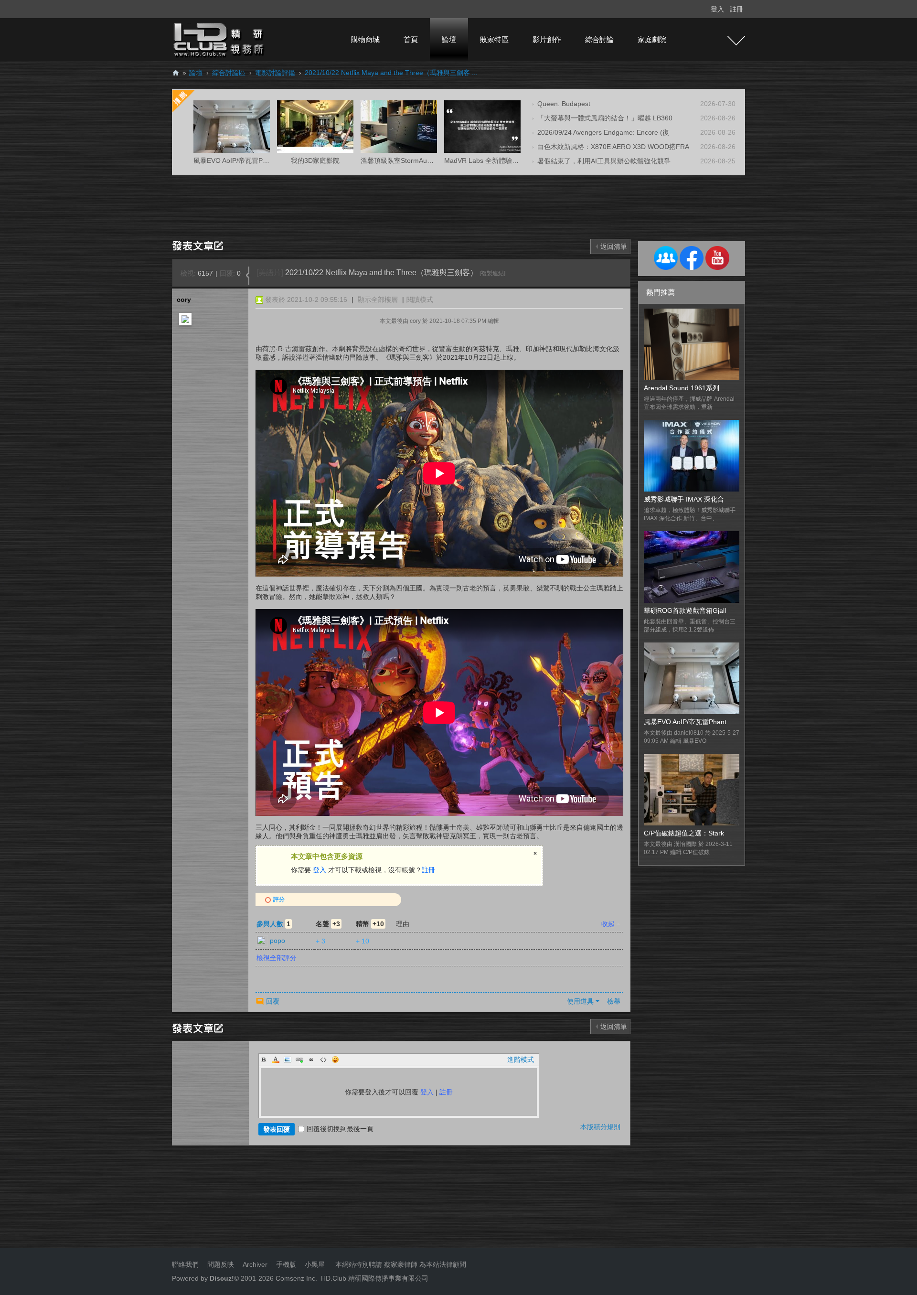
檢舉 (613, 1001)
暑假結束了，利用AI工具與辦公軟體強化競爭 (604, 161)
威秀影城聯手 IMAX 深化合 (684, 499)
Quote (311, 1059)
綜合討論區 (228, 72)
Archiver (255, 1264)
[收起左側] (247, 276)
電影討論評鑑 (275, 72)
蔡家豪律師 (400, 1264)
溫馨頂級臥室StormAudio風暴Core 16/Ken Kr (428, 160)
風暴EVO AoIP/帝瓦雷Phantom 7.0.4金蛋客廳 (261, 160)
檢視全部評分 (276, 958)
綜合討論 (599, 39)
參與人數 (273, 924)
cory (184, 299)
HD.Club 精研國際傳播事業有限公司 (374, 1278)
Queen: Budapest (563, 103)
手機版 (286, 1264)
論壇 (449, 39)
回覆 (272, 1001)
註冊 (736, 9)
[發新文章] (199, 245)
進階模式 (520, 1059)
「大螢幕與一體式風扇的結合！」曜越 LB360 (604, 118)
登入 (717, 9)
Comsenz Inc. (295, 1278)
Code (323, 1059)
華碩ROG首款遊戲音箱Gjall (685, 610)
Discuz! (222, 1278)
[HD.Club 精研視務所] (219, 39)
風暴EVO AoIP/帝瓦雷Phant (685, 722)
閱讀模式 (419, 299)
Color (275, 1059)
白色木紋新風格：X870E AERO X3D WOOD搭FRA (613, 146)
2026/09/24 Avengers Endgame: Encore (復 (603, 132)
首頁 (411, 39)
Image (287, 1059)
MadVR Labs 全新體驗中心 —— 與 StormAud (512, 160)
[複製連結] (492, 273)
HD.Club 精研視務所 (176, 73)
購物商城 (365, 39)
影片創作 (547, 39)
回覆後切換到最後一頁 (340, 1129)
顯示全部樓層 (378, 299)
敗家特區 (494, 39)
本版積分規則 (600, 1127)
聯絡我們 (185, 1264)
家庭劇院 (652, 39)
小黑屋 (315, 1264)
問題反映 (219, 1264)
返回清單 (613, 246)
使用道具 (580, 1001)
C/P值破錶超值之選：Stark (684, 833)
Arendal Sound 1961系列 (681, 388)
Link (299, 1059)
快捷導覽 (736, 40)
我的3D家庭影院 (315, 160)
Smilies (335, 1059)
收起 (608, 924)
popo (277, 940)
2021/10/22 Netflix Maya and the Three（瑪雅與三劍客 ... (391, 72)
